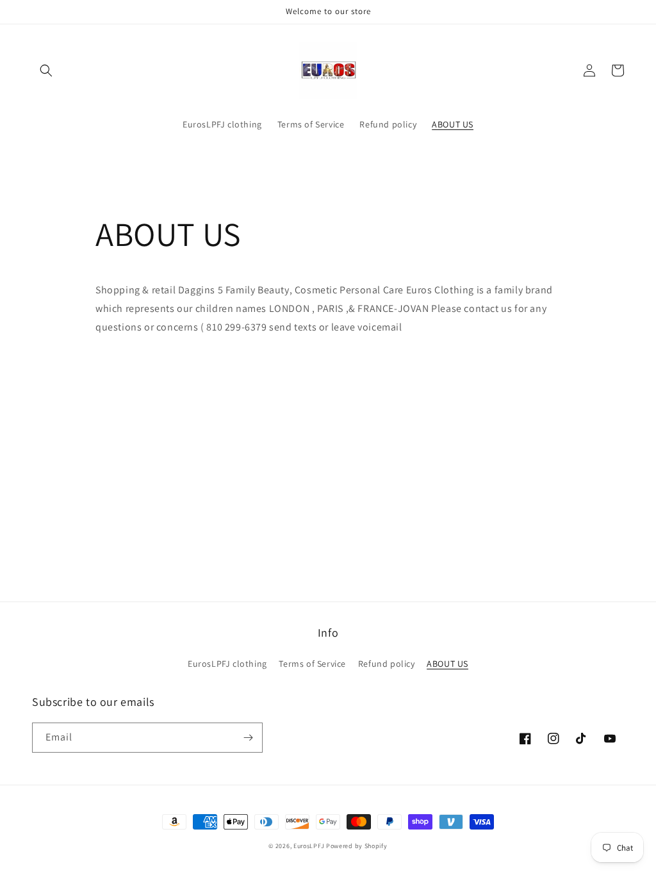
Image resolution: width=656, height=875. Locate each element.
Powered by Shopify (357, 846)
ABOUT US (447, 663)
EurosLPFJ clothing (227, 663)
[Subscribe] (248, 738)
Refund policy (386, 663)
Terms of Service (312, 663)
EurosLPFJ (308, 846)
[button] (46, 70)
